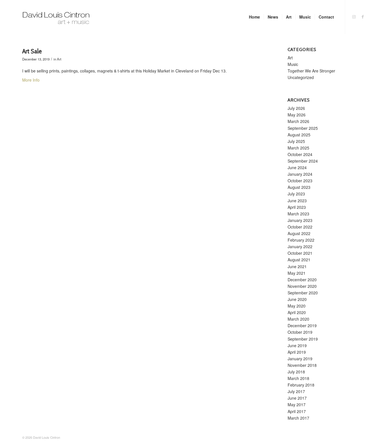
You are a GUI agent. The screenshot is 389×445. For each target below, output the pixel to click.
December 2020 (302, 279)
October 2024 (300, 154)
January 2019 (300, 358)
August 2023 (299, 187)
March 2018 (298, 378)
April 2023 (297, 207)
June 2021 (297, 266)
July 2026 (296, 108)
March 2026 (298, 121)
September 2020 (303, 293)
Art (59, 59)
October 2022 (300, 227)
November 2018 (302, 365)
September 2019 (303, 339)
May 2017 (297, 404)
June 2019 (297, 345)
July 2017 (296, 391)
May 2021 (297, 273)
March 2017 (298, 418)
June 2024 (297, 167)
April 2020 (297, 312)
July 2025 (296, 141)
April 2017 (297, 411)
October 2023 (300, 180)
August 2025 (299, 134)
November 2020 (302, 286)
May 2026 (297, 115)
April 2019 (297, 352)
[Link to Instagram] (354, 16)
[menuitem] (254, 17)
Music (293, 64)
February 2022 (301, 240)
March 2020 (298, 319)
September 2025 (303, 128)
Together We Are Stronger (311, 71)
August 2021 (299, 259)
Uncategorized (301, 77)
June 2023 (297, 200)
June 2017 (297, 398)
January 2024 (300, 174)
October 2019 (300, 332)
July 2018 (296, 372)
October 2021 (300, 253)
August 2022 (299, 233)
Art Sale (32, 51)
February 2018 (301, 385)
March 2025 (298, 148)
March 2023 (298, 214)
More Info (31, 80)
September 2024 (303, 161)
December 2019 (302, 325)
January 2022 (300, 246)
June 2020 (297, 299)
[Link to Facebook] (362, 16)
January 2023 (300, 220)
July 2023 (296, 194)
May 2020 (297, 306)
